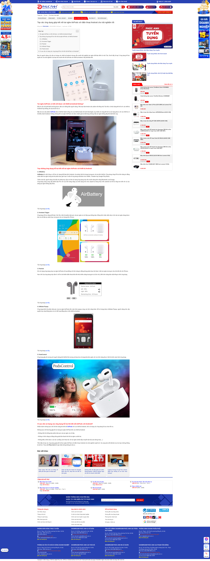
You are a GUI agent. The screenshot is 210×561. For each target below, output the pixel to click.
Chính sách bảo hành (76, 519)
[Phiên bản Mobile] (160, 517)
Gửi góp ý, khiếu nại (110, 522)
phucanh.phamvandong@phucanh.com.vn (152, 554)
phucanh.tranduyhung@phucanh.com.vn (117, 538)
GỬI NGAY (140, 500)
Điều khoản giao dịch (42, 519)
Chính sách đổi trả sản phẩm (78, 522)
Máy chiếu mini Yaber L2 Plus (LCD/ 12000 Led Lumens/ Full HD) (155, 105)
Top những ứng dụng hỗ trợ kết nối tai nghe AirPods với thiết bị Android (58, 36)
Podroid (44, 44)
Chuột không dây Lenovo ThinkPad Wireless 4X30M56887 (155, 96)
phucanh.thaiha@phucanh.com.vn (83, 552)
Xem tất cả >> (168, 84)
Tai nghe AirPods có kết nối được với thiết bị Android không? (56, 34)
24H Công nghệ (122, 1)
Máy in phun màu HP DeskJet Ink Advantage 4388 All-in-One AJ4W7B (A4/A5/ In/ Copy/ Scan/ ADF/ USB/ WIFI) (155, 130)
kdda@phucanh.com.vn (46, 554)
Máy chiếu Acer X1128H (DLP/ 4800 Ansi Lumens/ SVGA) (154, 164)
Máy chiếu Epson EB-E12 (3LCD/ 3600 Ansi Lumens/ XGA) (155, 155)
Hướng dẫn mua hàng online (112, 511)
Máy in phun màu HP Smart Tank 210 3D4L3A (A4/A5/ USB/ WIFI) (155, 139)
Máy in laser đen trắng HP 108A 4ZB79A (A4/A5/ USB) (153, 120)
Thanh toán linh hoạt (118, 12)
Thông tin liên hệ (41, 514)
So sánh (5, 550)
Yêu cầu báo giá (109, 519)
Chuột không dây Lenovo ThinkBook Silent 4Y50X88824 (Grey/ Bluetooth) (154, 88)
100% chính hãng (66, 12)
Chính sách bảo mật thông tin (44, 522)
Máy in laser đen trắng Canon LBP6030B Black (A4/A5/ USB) (155, 112)
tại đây (48, 208)
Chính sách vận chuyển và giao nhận (80, 516)
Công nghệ (51, 18)
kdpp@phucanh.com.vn (147, 536)
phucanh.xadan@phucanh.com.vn (83, 536)
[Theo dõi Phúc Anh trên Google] (150, 521)
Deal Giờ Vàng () (164, 12)
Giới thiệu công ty (41, 511)
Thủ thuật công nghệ (80, 18)
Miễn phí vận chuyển (89, 12)
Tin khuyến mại (42, 18)
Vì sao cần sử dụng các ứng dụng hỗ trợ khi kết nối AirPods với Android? (59, 51)
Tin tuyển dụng (102, 18)
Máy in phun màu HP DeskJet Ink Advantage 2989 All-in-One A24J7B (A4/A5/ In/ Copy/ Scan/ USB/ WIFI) (155, 147)
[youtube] (147, 517)
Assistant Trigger (46, 41)
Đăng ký (161, 1)
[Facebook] (144, 517)
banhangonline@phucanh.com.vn (48, 537)
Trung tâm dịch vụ (91, 1)
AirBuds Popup (46, 46)
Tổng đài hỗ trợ (108, 1)
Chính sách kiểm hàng (76, 524)
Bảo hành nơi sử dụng (104, 12)
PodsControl (45, 49)
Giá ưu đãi (77, 12)
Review (70, 18)
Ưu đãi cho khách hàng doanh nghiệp (80, 514)
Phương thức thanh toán (111, 516)
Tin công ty (92, 18)
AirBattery (44, 39)
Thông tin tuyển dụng (42, 516)
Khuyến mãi (77, 1)
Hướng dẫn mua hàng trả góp (112, 514)
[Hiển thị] (77, 31)
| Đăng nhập (167, 1)
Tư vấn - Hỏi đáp (61, 18)
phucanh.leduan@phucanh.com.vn (116, 552)
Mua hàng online (63, 1)
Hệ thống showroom (46, 1)
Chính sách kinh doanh (76, 511)
